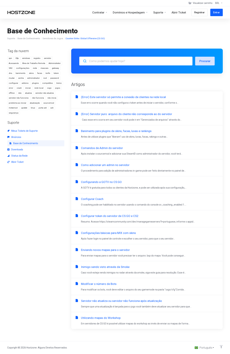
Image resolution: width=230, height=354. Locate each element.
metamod (13, 108)
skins (31, 73)
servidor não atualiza (44, 93)
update (24, 108)
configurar (13, 83)
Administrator (55, 63)
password (54, 78)
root (45, 78)
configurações (22, 68)
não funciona (38, 98)
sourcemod (48, 103)
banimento (20, 73)
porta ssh (43, 108)
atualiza (28, 93)
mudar (12, 78)
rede (35, 68)
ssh (52, 108)
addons (25, 83)
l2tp (17, 58)
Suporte (11, 38)
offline (12, 93)
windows (26, 58)
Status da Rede (19, 155)
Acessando (14, 63)
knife (48, 73)
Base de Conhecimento (29, 38)
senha (21, 78)
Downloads (17, 149)
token (56, 73)
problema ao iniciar (17, 103)
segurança (13, 113)
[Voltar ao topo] (221, 347)
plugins (35, 83)
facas (39, 73)
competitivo (47, 83)
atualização (35, 103)
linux (33, 108)
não (20, 93)
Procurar (204, 61)
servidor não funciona (18, 98)
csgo (49, 88)
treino (59, 83)
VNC (10, 68)
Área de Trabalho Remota (33, 63)
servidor (47, 58)
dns (10, 73)
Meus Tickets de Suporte (24, 130)
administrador (33, 78)
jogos (57, 88)
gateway (55, 68)
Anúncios (16, 137)
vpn (10, 58)
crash (19, 88)
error (11, 88)
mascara (44, 68)
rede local (38, 88)
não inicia (51, 98)
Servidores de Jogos (53, 38)
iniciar (28, 88)
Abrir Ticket (17, 162)
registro (37, 58)
